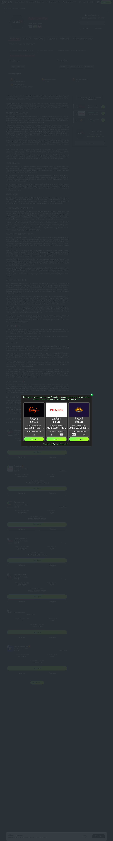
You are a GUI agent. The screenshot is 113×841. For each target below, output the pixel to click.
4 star (36, 418)
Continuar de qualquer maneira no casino (55, 444)
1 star (30, 418)
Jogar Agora (34, 439)
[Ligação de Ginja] (34, 410)
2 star (32, 418)
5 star (37, 418)
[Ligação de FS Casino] (56, 410)
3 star (34, 418)
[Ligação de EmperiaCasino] (79, 410)
